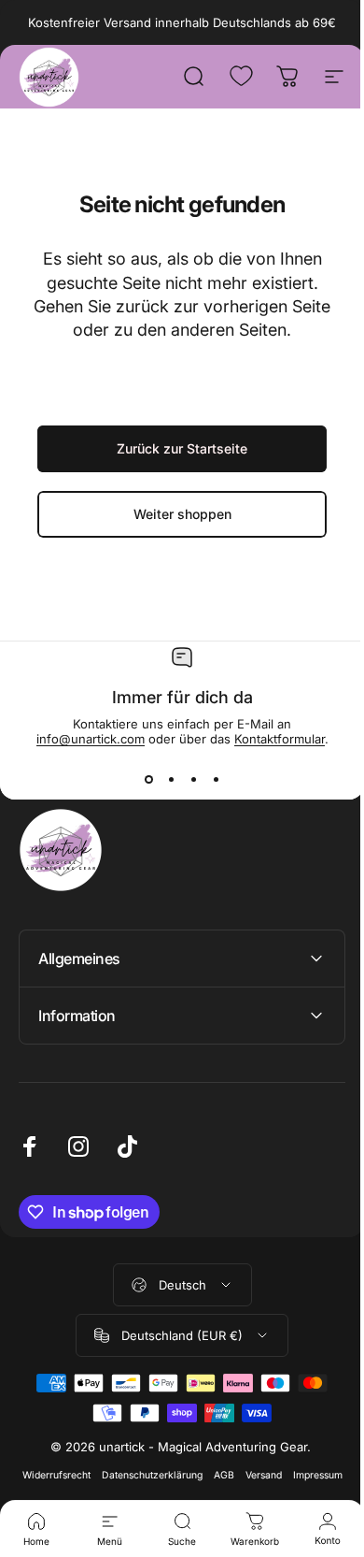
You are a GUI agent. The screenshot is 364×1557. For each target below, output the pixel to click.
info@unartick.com (90, 738)
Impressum (175, 1498)
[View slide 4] (215, 780)
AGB (247, 1475)
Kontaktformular (279, 738)
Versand (287, 1475)
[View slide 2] (171, 780)
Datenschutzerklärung (175, 1475)
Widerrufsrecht (80, 1475)
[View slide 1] (148, 780)
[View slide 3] (193, 780)
